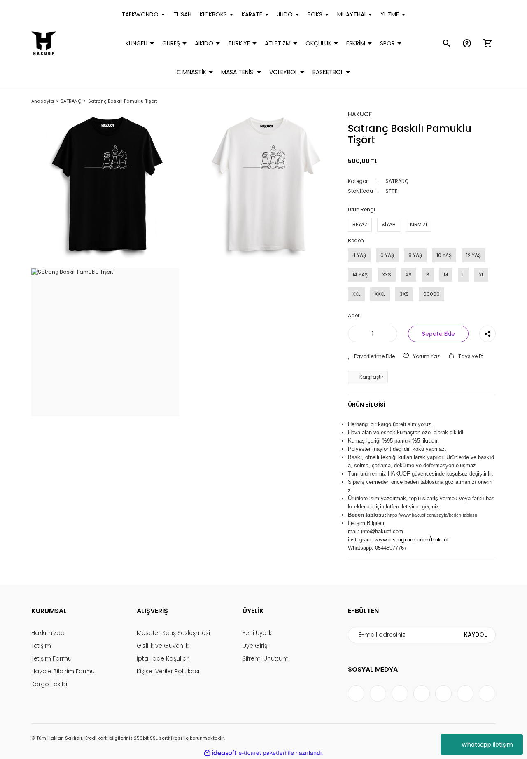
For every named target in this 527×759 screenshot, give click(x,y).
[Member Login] (467, 43)
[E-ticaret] (262, 753)
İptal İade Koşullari (163, 658)
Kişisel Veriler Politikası (168, 671)
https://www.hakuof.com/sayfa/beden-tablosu (432, 515)
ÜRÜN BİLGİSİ (366, 405)
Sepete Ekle (438, 334)
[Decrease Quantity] (355, 334)
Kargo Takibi (49, 684)
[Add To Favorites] (371, 356)
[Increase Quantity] (389, 334)
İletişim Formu (51, 658)
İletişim (41, 646)
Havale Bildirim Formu (63, 671)
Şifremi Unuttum (266, 658)
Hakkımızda (48, 633)
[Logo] (43, 43)
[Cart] (487, 43)
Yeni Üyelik (257, 633)
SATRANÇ (396, 181)
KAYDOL (475, 634)
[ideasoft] (220, 753)
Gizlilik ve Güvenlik (163, 646)
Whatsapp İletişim (487, 744)
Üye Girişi (255, 646)
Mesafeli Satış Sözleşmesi (173, 633)
